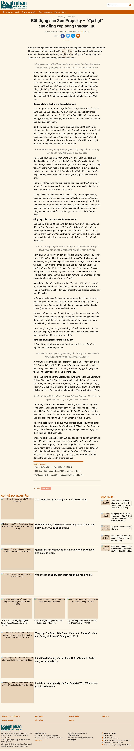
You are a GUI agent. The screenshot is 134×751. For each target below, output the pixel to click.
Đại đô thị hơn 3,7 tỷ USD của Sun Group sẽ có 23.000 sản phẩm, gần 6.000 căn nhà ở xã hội (64, 526)
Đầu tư (64, 12)
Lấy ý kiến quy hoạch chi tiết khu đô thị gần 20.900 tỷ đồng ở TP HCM (82, 621)
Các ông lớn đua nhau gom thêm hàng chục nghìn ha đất (63, 574)
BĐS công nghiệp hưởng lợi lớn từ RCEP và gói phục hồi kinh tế (58, 471)
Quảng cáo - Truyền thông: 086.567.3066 (117, 745)
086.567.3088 (108, 735)
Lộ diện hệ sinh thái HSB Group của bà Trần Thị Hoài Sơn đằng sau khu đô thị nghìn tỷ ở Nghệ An (121, 517)
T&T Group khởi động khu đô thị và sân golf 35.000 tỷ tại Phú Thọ (59, 475)
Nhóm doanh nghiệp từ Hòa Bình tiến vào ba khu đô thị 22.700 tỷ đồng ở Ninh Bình (121, 548)
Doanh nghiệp (48, 12)
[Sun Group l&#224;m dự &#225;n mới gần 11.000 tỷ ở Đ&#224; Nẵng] (17, 508)
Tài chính (57, 12)
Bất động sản (71, 17)
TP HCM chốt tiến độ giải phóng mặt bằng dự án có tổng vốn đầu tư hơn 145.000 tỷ (14, 622)
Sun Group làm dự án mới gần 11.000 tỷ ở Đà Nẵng (61, 499)
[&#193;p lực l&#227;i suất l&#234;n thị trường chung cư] (105, 528)
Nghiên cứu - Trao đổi (13, 12)
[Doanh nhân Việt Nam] (11, 728)
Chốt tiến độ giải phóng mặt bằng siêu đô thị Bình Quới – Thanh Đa (48, 621)
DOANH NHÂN (32, 12)
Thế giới (39, 12)
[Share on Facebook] (63, 36)
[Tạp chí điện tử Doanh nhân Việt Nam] (13, 4)
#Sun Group (46, 488)
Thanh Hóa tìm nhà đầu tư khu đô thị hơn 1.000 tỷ (53, 467)
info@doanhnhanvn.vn (111, 738)
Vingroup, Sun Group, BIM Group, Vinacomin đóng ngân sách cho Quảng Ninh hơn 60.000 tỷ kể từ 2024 (66, 635)
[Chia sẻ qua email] (78, 36)
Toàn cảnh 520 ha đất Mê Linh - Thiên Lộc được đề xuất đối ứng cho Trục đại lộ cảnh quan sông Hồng (121, 504)
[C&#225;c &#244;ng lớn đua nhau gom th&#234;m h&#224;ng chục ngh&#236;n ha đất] (17, 584)
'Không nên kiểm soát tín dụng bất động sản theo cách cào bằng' (120, 538)
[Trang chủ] (3, 12)
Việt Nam (23, 12)
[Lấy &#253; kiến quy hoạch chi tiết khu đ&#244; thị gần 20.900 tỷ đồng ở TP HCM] (83, 608)
